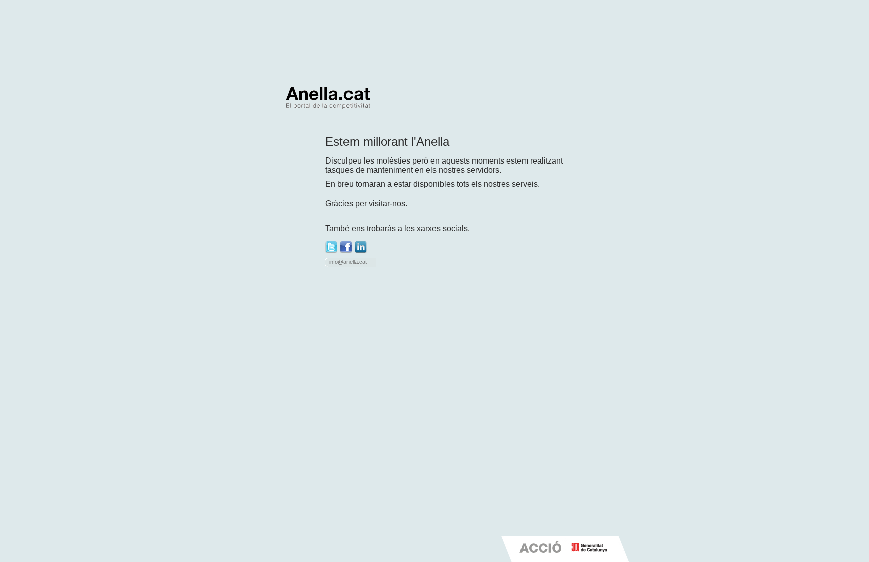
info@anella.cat (348, 262)
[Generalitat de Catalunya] (589, 555)
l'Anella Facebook (346, 247)
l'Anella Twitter (331, 247)
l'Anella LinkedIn (361, 247)
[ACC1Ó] (541, 557)
